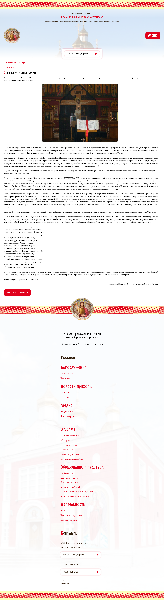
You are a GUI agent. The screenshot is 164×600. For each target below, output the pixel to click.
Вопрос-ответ (67, 397)
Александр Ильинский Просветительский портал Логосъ (133, 284)
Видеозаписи (67, 411)
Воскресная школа (70, 482)
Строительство (68, 449)
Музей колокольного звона (74, 496)
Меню (152, 35)
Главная (67, 358)
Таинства (65, 378)
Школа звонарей (69, 477)
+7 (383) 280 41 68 (70, 564)
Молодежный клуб (70, 487)
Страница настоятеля (71, 458)
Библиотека (66, 473)
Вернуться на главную (17, 293)
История (65, 440)
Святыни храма (68, 444)
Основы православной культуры (77, 491)
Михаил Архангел (69, 435)
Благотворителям (69, 454)
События (65, 392)
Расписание (66, 373)
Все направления (69, 519)
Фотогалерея (67, 416)
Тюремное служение (71, 515)
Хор (62, 510)
